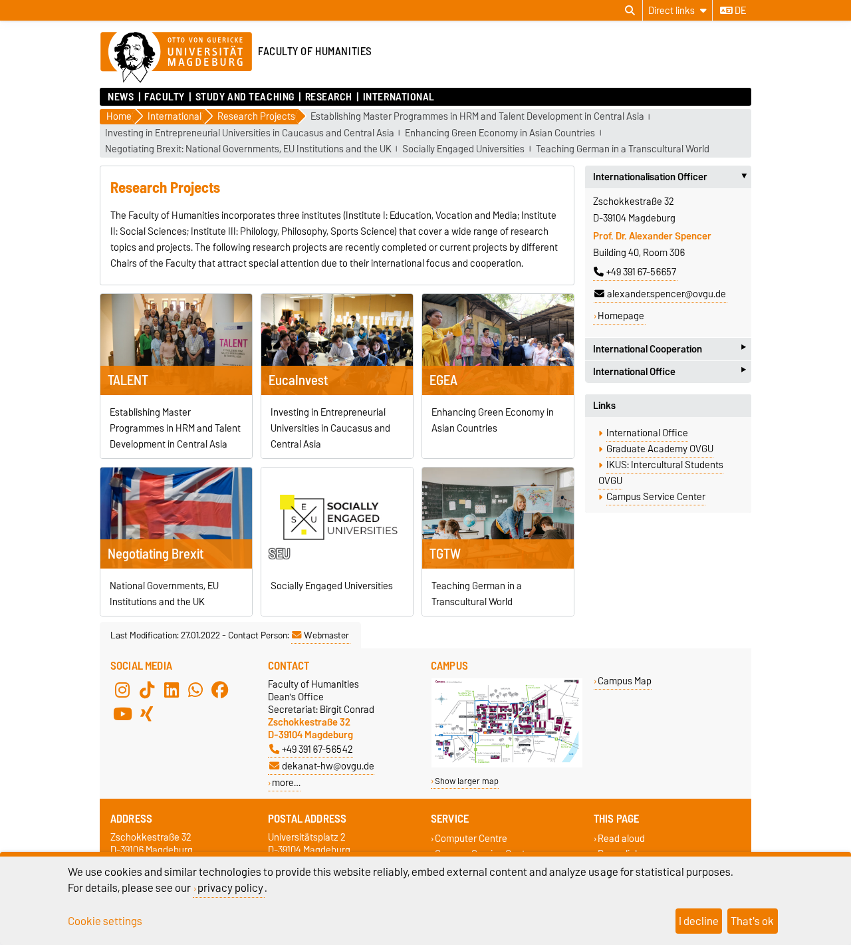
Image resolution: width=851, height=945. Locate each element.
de (739, 11)
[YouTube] (122, 714)
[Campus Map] (507, 764)
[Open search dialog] (630, 11)
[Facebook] (220, 690)
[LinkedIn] (171, 690)
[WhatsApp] (195, 690)
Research (328, 97)
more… (286, 782)
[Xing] (147, 714)
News (121, 97)
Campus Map (625, 680)
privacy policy (230, 887)
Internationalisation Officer (672, 177)
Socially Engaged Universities (463, 149)
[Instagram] (122, 690)
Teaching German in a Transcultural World (622, 149)
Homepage (621, 316)
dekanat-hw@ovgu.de (328, 765)
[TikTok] (147, 690)
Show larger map (467, 781)
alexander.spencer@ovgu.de (666, 294)
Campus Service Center (655, 497)
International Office (669, 372)
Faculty (164, 97)
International (399, 97)
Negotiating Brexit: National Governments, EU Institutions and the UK (248, 149)
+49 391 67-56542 (317, 749)
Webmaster (326, 635)
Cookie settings (105, 921)
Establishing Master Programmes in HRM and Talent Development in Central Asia (477, 116)
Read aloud (621, 838)
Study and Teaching (244, 97)
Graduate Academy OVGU (659, 449)
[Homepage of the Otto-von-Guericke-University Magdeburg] (176, 57)
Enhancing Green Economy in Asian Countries (500, 133)
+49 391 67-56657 (641, 272)
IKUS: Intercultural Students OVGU (660, 473)
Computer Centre (471, 838)
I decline (699, 921)
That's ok (752, 921)
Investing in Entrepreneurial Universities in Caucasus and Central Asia (249, 133)
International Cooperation (669, 349)
